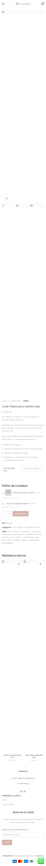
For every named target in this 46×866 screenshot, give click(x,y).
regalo (24, 540)
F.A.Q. (4, 800)
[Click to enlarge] (7, 198)
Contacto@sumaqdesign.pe (23, 778)
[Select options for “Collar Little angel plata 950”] (40, 563)
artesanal (25, 531)
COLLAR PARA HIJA (9, 469)
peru (37, 537)
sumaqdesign (7, 543)
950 (8, 531)
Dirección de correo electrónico (15, 829)
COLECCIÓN (15, 401)
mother (18, 537)
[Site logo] (23, 4)
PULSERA (16, 540)
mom (11, 537)
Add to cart (20, 514)
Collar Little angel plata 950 (34, 756)
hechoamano (18, 534)
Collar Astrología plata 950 (12, 756)
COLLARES (28, 527)
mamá (5, 537)
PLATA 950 (6, 540)
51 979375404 (23, 783)
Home (4, 401)
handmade (6, 534)
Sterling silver (33, 540)
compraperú (36, 531)
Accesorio (16, 531)
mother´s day (28, 537)
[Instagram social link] (24, 791)
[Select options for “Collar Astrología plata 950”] (19, 563)
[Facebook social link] (21, 791)
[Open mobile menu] (3, 3)
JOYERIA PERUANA (33, 534)
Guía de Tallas (8, 804)
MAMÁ (25, 401)
